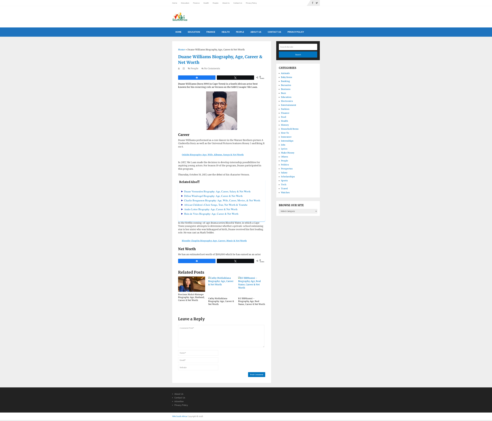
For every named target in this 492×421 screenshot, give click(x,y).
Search (298, 55)
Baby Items (286, 77)
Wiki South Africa (179, 416)
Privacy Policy (251, 3)
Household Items (290, 129)
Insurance (286, 137)
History (285, 125)
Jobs (283, 144)
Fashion (285, 109)
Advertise (179, 401)
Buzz (283, 93)
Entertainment (288, 105)
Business (285, 89)
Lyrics (284, 148)
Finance (196, 3)
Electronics (287, 101)
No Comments (212, 68)
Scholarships (288, 176)
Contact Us (237, 3)
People (215, 3)
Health (206, 3)
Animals (285, 73)
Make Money (287, 152)
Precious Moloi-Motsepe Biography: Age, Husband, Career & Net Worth (191, 297)
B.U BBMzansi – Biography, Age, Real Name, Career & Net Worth (251, 301)
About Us (225, 3)
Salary (284, 172)
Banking (285, 81)
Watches (285, 192)
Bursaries (286, 85)
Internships (287, 141)
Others (284, 156)
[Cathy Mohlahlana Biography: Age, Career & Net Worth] (221, 286)
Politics (285, 164)
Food (283, 117)
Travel (284, 188)
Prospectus (287, 168)
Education (185, 3)
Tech (283, 184)
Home (174, 3)
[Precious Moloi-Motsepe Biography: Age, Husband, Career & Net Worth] (191, 284)
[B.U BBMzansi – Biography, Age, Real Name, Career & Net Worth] (251, 286)
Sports (284, 180)
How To (285, 133)
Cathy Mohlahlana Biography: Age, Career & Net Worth (221, 301)
